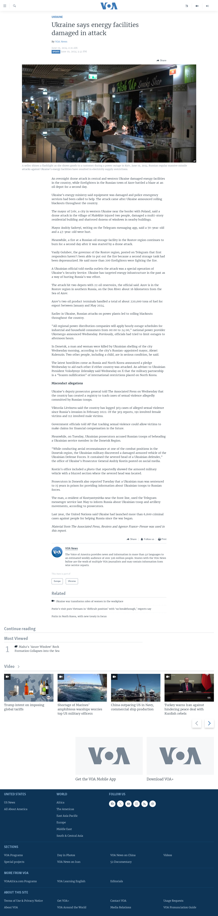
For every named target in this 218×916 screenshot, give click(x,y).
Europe (61, 822)
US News (9, 802)
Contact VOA (118, 900)
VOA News (61, 41)
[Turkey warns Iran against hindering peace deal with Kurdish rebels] (189, 688)
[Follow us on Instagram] (136, 803)
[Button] (161, 60)
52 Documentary (121, 861)
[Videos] (197, 6)
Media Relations (120, 907)
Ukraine (57, 17)
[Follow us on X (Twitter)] (120, 803)
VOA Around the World (71, 907)
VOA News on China (123, 855)
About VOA (11, 907)
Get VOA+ (63, 900)
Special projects (14, 861)
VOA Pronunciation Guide (180, 907)
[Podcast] (152, 803)
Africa (60, 802)
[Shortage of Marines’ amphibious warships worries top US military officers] (82, 688)
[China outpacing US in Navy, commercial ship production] (135, 688)
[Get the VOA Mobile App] (109, 756)
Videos (168, 855)
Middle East (64, 829)
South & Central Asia (70, 835)
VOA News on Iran (68, 861)
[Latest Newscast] (207, 6)
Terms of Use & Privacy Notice (23, 900)
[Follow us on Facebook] (112, 803)
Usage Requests (173, 900)
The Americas (65, 809)
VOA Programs (13, 855)
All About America (15, 809)
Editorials (116, 881)
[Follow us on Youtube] (128, 803)
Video (9, 666)
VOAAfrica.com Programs (20, 881)
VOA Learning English (71, 881)
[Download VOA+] (180, 756)
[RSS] (144, 803)
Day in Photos (66, 855)
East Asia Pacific (67, 815)
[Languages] (187, 6)
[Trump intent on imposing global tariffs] (28, 688)
